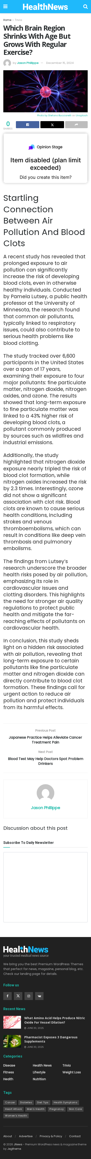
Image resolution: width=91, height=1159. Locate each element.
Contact (75, 1136)
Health (8, 1079)
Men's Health (35, 1109)
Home (7, 20)
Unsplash (82, 115)
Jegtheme (14, 1149)
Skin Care (75, 1109)
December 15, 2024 (60, 63)
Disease (9, 1065)
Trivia (18, 20)
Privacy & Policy (51, 1136)
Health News (42, 1065)
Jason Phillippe (28, 63)
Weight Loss (72, 1072)
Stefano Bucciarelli (59, 115)
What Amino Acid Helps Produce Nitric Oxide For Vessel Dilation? (54, 1020)
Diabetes (26, 1102)
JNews (18, 1144)
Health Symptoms (66, 1102)
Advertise (26, 1136)
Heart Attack (13, 1109)
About (7, 1136)
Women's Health (16, 1115)
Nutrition (39, 1079)
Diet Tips (43, 1102)
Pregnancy (56, 1109)
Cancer (10, 1102)
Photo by (42, 115)
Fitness (8, 1072)
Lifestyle (39, 1072)
